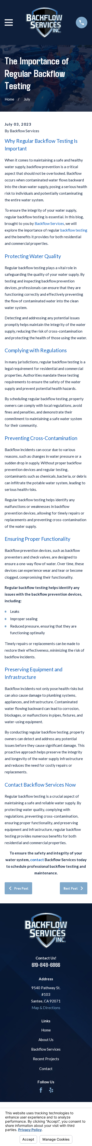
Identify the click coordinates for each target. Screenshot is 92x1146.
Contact (46, 1068)
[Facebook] (40, 1090)
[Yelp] (51, 1090)
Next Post (71, 888)
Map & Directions (46, 1007)
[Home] (44, 22)
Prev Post (21, 888)
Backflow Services (49, 223)
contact (37, 859)
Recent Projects (46, 1059)
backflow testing (73, 230)
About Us (46, 1039)
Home (46, 1030)
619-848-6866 (46, 964)
